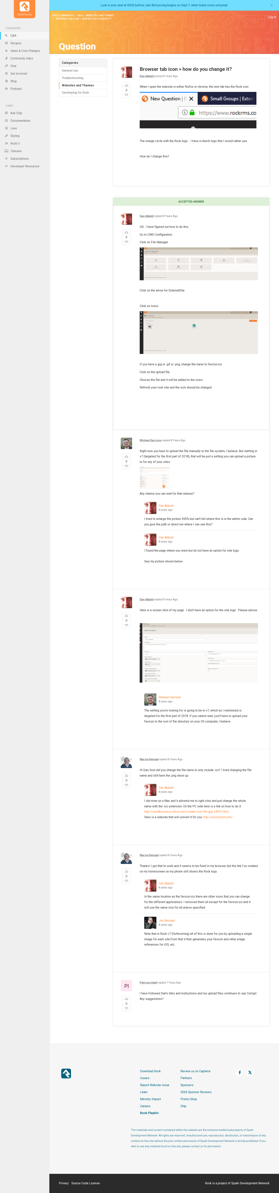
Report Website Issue (154, 1085)
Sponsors (186, 1085)
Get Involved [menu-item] (18, 73)
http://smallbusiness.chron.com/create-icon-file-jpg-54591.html (186, 811)
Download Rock (150, 1071)
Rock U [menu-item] (15, 143)
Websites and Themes (100, 15)
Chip (183, 1106)
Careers (145, 1106)
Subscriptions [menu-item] (19, 158)
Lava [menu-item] (13, 128)
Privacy (64, 1183)
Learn (143, 1092)
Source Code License (85, 1183)
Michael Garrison (170, 697)
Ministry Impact (150, 1099)
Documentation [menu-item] (20, 120)
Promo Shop (188, 1099)
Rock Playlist (149, 1113)
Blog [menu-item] (13, 81)
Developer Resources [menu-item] (24, 166)
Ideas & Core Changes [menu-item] (25, 51)
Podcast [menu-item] (16, 89)
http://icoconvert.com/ (218, 817)
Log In (272, 17)
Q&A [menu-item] (13, 35)
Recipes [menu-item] (15, 43)
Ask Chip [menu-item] (16, 113)
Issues (144, 1078)
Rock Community (63, 15)
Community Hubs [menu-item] (21, 58)
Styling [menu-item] (15, 136)
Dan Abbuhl (166, 506)
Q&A (80, 15)
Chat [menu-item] (13, 66)
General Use (70, 70)
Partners (186, 1078)
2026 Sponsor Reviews (196, 1092)
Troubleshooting (72, 78)
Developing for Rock (75, 92)
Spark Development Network (250, 1183)
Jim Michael (167, 920)
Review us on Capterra (195, 1071)
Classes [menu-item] (16, 151)
